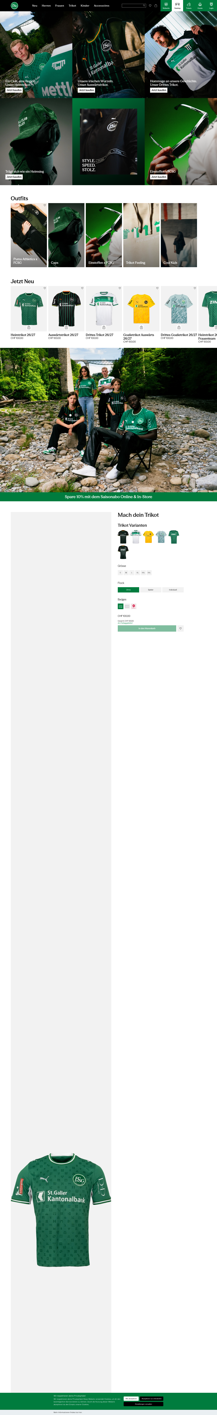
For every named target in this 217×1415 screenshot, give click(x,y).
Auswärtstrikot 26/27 (63, 335)
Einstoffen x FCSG (101, 262)
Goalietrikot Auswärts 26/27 (138, 336)
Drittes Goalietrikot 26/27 (179, 335)
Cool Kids (170, 262)
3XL (149, 573)
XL (138, 573)
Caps (54, 262)
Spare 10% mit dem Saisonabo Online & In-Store (108, 496)
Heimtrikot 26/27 (23, 335)
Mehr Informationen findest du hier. (68, 1412)
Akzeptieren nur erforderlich (152, 1399)
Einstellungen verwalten (143, 1404)
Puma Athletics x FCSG (25, 260)
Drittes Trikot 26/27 (99, 335)
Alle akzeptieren (131, 1399)
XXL (143, 573)
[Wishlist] (150, 5)
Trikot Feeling (135, 262)
